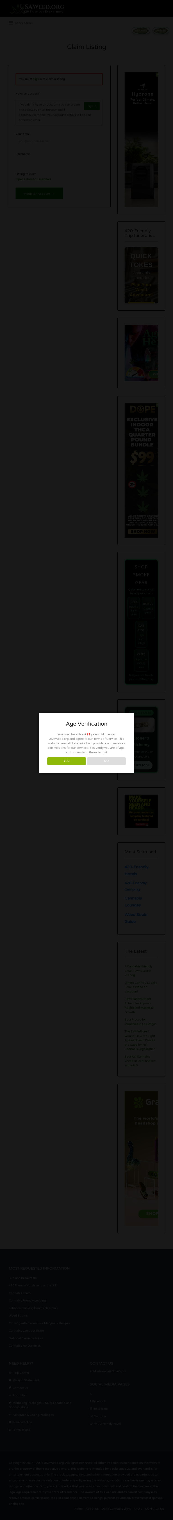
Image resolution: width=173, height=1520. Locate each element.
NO (106, 761)
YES (66, 761)
